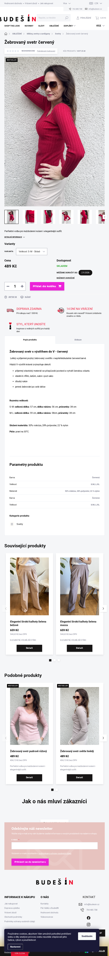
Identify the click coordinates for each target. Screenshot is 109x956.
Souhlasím (87, 936)
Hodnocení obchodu (13, 3)
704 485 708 (91, 910)
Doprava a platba (12, 908)
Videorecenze (47, 917)
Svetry (20, 524)
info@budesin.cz (91, 904)
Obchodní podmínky (13, 917)
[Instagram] (88, 924)
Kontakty (45, 904)
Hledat (67, 18)
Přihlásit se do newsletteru (30, 862)
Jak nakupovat (46, 3)
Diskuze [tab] (78, 340)
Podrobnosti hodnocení (46, 51)
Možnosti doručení (66, 278)
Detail (29, 648)
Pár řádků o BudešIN (50, 908)
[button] (50, 660)
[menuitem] (13, 26)
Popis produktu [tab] (30, 340)
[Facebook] (88, 917)
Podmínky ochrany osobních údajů (19, 921)
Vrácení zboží (31, 3)
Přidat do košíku (44, 286)
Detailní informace (13, 237)
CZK (96, 3)
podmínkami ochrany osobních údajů (55, 853)
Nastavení (15, 946)
